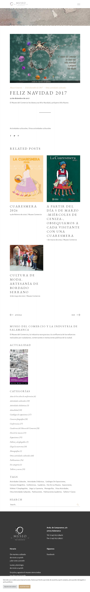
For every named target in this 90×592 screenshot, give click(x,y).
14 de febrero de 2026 (18, 214)
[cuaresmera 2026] (26, 178)
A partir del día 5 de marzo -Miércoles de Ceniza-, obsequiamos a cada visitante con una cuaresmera (63, 221)
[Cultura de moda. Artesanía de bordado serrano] (26, 258)
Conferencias (14, 423)
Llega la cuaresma (16, 446)
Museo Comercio (16, 87)
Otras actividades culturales (56, 87)
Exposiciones (14, 437)
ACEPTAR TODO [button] (24, 586)
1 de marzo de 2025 (54, 240)
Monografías (14, 451)
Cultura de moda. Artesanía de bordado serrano (24, 283)
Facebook (50, 554)
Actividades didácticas (18, 405)
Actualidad (14, 410)
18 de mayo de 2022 (17, 296)
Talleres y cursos (16, 469)
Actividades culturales (19, 128)
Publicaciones (15, 460)
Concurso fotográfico (17, 419)
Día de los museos (16, 433)
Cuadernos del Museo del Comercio (23, 428)
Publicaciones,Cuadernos (52, 492)
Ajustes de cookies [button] (10, 586)
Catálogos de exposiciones (19, 414)
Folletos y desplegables (18, 442)
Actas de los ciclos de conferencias (21, 396)
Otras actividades (61, 488)
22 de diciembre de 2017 (34, 87)
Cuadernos (41, 485)
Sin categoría (14, 464)
